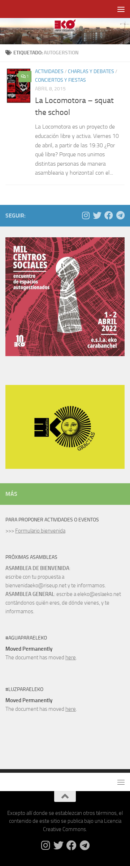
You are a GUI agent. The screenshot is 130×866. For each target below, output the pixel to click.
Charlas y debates (91, 71)
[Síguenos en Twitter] (97, 215)
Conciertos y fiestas (60, 80)
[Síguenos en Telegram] (120, 215)
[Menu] (121, 9)
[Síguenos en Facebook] (108, 215)
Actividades (49, 71)
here (70, 657)
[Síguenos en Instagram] (85, 215)
